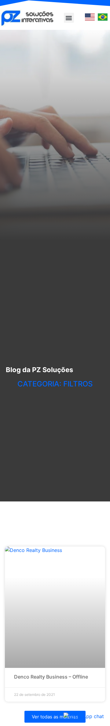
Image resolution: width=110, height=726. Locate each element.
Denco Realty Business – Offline (51, 677)
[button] (69, 18)
